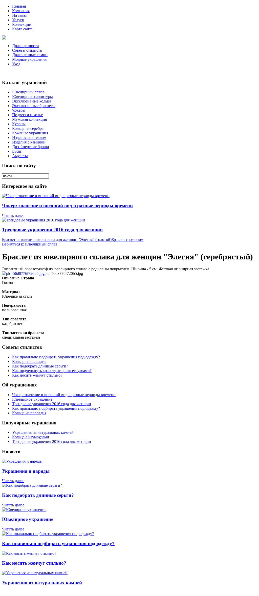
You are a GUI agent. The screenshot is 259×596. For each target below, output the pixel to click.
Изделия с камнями (29, 142)
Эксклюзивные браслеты (33, 106)
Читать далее (13, 215)
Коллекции (21, 24)
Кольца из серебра (28, 128)
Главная (19, 6)
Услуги (18, 20)
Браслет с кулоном (127, 239)
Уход (16, 64)
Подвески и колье (27, 115)
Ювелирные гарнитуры (32, 96)
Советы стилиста (27, 50)
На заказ (19, 15)
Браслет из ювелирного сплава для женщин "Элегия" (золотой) (57, 239)
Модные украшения (29, 59)
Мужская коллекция (29, 119)
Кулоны (19, 124)
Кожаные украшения (30, 133)
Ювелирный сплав (28, 92)
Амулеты (20, 156)
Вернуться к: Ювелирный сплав (29, 244)
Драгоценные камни (30, 55)
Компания (21, 11)
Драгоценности (25, 46)
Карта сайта (22, 29)
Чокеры (18, 110)
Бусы (16, 151)
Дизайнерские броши (30, 147)
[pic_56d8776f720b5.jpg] (23, 273)
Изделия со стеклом (29, 137)
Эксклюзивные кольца (31, 101)
